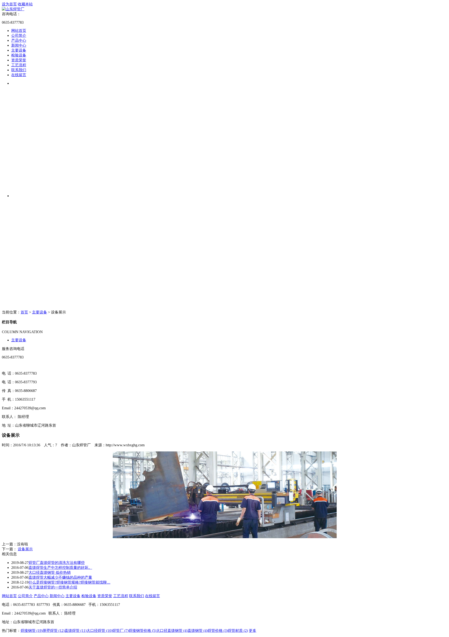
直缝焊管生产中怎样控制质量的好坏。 (60, 568)
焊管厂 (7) (120, 631)
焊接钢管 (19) (32, 631)
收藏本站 (25, 4)
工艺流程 (18, 65)
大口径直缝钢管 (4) (172, 631)
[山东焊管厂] (13, 9)
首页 (24, 312)
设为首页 (9, 4)
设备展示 (25, 549)
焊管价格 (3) (218, 631)
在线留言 (18, 75)
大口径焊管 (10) (99, 631)
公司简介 (18, 35)
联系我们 (18, 70)
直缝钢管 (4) (198, 631)
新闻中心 (18, 45)
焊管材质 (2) (238, 631)
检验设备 (18, 55)
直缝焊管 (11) (76, 631)
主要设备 (18, 50)
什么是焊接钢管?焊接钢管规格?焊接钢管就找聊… (69, 582)
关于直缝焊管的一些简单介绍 (53, 587)
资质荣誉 (18, 60)
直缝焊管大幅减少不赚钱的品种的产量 (60, 577)
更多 (252, 631)
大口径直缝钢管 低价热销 (50, 572)
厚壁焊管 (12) (54, 631)
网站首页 (18, 31)
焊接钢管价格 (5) (142, 631)
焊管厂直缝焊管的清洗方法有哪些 (57, 563)
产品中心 (18, 40)
